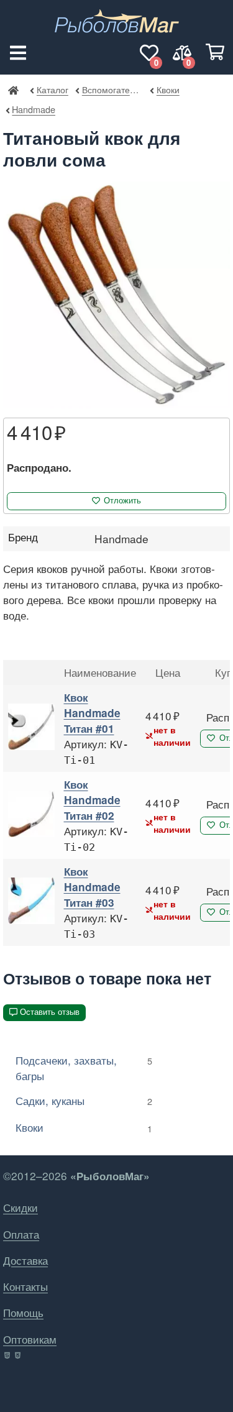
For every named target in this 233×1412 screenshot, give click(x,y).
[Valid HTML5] (7, 1355)
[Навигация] (18, 53)
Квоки (168, 89)
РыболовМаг (13, 89)
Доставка (25, 1260)
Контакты (25, 1286)
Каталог (52, 89)
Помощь (23, 1312)
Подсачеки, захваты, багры (84, 1067)
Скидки (20, 1207)
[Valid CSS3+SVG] (19, 1355)
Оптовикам (30, 1339)
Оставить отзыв (50, 1012)
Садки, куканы (84, 1100)
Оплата (21, 1234)
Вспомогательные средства (112, 89)
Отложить (122, 500)
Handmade (33, 109)
